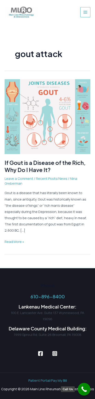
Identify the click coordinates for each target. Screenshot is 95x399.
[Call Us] (84, 389)
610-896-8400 (47, 296)
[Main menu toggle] (85, 12)
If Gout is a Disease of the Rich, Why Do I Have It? (45, 166)
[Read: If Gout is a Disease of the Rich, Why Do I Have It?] (47, 116)
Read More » (14, 242)
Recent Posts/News (51, 178)
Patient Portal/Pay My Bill (47, 380)
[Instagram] (54, 353)
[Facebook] (40, 353)
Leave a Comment (19, 178)
